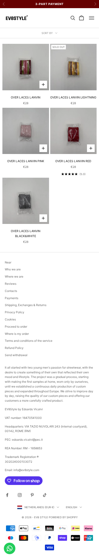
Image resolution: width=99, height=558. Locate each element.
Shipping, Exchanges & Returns (25, 305)
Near (8, 262)
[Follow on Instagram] (19, 495)
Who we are (13, 269)
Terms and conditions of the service (28, 340)
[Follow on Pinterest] (32, 495)
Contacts (11, 291)
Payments (11, 298)
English (71, 507)
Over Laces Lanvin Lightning (73, 97)
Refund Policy (14, 348)
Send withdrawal (16, 355)
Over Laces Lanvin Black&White (25, 233)
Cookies (10, 319)
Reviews (10, 283)
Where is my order (17, 334)
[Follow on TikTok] (44, 495)
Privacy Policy (14, 312)
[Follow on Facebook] (7, 495)
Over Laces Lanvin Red (73, 161)
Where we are (14, 276)
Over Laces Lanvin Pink (25, 161)
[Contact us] (9, 548)
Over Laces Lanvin (25, 97)
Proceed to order (16, 326)
